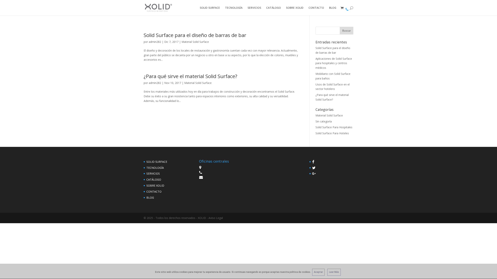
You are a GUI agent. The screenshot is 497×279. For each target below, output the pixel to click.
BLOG (332, 7)
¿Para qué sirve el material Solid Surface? (190, 76)
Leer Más (334, 272)
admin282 (155, 42)
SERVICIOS (254, 7)
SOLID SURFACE (210, 7)
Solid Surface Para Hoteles (332, 133)
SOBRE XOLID (294, 7)
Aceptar (318, 272)
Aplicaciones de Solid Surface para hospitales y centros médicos (333, 63)
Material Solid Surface (195, 42)
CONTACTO (316, 7)
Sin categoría (323, 121)
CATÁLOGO (273, 7)
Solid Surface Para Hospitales (333, 127)
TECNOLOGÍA (233, 7)
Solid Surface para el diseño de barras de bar (195, 35)
